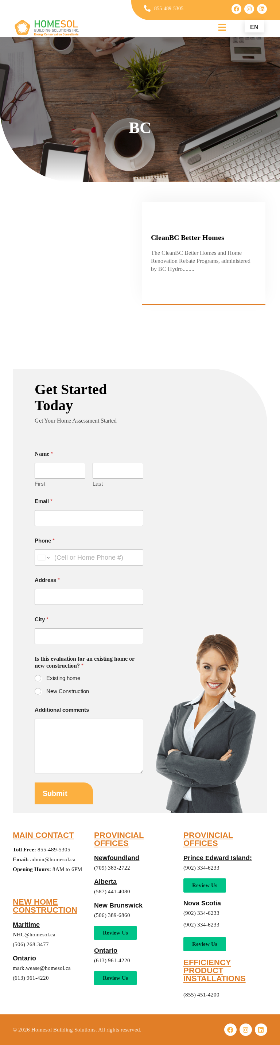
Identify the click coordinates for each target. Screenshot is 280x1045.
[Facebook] (236, 9)
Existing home (63, 678)
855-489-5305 (168, 8)
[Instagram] (249, 9)
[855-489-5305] (147, 8)
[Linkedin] (262, 9)
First (40, 484)
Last (98, 484)
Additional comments (62, 710)
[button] (115, 978)
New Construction (67, 691)
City (41, 619)
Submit (55, 793)
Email (43, 501)
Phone (45, 540)
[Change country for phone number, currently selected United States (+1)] (43, 557)
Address (47, 580)
